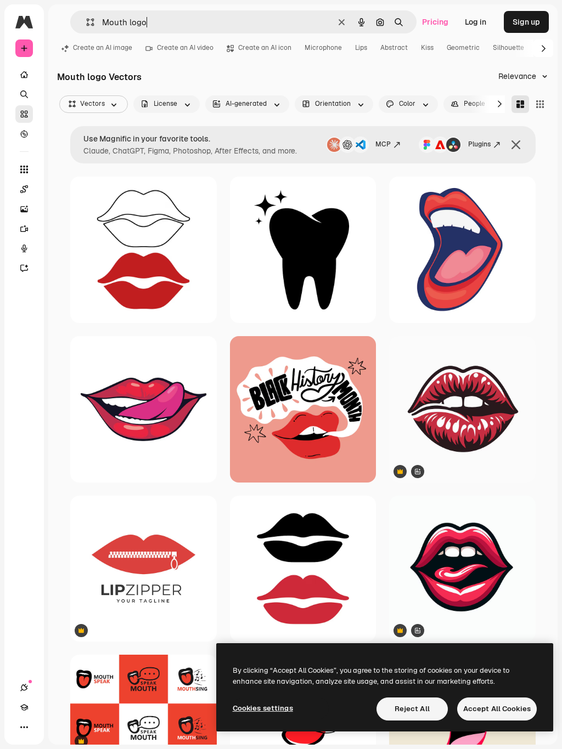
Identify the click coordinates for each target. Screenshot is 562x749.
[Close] (515, 144)
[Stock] (24, 114)
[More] (24, 727)
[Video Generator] (24, 228)
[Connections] (24, 687)
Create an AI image (102, 47)
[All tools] (24, 169)
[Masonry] (520, 104)
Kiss (427, 47)
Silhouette (508, 47)
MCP (383, 144)
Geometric (463, 47)
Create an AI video (185, 47)
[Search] (24, 94)
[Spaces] (24, 189)
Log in (475, 22)
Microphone (323, 47)
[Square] (540, 104)
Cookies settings (263, 708)
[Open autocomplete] (86, 22)
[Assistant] (24, 268)
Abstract (394, 47)
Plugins (479, 144)
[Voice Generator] (24, 248)
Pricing (435, 22)
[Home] (24, 74)
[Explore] (24, 134)
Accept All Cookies (497, 708)
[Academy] (24, 707)
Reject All (412, 708)
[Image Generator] (24, 209)
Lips (361, 47)
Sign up (526, 22)
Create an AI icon (264, 47)
